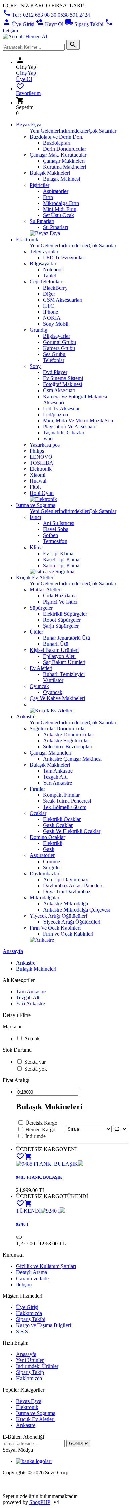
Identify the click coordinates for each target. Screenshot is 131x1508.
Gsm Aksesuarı (59, 390)
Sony (35, 366)
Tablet (49, 275)
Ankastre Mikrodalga (65, 903)
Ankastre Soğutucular (66, 740)
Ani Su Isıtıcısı (58, 523)
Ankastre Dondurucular (68, 734)
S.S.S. (22, 1331)
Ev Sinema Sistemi (63, 378)
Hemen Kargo (40, 1129)
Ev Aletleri (41, 668)
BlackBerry (55, 288)
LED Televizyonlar (63, 257)
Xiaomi (37, 475)
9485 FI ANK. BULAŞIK (39, 1177)
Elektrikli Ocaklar (62, 819)
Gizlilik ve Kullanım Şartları (46, 1266)
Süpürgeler (41, 608)
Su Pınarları (42, 221)
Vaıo (48, 438)
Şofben (50, 535)
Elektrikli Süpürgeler (65, 614)
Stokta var (35, 1062)
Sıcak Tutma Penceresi (67, 801)
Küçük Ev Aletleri (35, 577)
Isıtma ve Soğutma (35, 505)
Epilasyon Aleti (59, 656)
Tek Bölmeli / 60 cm (64, 807)
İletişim (24, 1284)
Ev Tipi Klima (58, 553)
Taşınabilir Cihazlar (63, 432)
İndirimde (35, 1136)
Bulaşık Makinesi (61, 179)
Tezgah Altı (55, 777)
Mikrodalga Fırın (61, 203)
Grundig (38, 330)
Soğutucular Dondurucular (58, 728)
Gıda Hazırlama (60, 596)
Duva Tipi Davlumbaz (66, 891)
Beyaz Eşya (28, 124)
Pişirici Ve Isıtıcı (60, 602)
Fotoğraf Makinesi (62, 384)
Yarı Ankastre (57, 783)
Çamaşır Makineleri (64, 161)
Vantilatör (53, 680)
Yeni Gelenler (44, 131)
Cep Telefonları (46, 281)
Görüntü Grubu (59, 342)
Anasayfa (13, 951)
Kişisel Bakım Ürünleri (54, 650)
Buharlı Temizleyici (64, 674)
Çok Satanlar (102, 131)
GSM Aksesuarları (62, 300)
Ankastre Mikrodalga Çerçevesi (76, 910)
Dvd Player (55, 372)
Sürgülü (51, 867)
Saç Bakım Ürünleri (64, 662)
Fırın (48, 197)
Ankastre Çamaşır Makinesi (72, 759)
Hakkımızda (29, 1313)
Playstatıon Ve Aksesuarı (69, 426)
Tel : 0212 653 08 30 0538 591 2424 (46, 15)
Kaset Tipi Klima (61, 559)
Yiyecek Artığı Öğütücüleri (58, 916)
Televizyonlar (44, 251)
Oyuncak (39, 686)
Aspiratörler (55, 191)
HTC (48, 306)
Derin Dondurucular (64, 149)
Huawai (38, 481)
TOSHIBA (41, 463)
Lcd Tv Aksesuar (61, 408)
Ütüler (36, 632)
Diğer (49, 294)
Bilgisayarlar (43, 263)
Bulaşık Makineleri (50, 173)
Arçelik (32, 1038)
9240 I (22, 1224)
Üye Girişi (18, 24)
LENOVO (41, 457)
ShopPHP (39, 1502)
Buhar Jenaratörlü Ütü (66, 638)
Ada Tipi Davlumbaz (65, 879)
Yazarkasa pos (45, 445)
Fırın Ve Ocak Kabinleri (55, 928)
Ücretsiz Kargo (41, 1123)
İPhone (50, 312)
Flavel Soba (55, 529)
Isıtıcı (35, 517)
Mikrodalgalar (44, 897)
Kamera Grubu (59, 348)
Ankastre (25, 716)
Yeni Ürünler (30, 1360)
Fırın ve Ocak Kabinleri (68, 934)
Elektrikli (52, 843)
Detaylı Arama (31, 1272)
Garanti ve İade (32, 1278)
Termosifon (55, 541)
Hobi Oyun (42, 493)
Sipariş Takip (30, 1372)
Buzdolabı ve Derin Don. (56, 137)
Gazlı (48, 849)
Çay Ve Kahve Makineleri (57, 698)
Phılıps (37, 451)
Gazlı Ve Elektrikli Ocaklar (71, 831)
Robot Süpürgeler (62, 620)
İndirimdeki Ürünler (37, 1366)
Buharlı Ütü (55, 644)
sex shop (12, 1484)
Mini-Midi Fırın (59, 209)
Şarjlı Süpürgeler (61, 626)
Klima (36, 547)
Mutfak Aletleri (46, 589)
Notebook (53, 269)
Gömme (51, 861)
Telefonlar (53, 360)
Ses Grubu (54, 354)
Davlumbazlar (44, 873)
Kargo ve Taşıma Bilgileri (43, 1325)
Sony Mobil (55, 324)
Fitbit (35, 487)
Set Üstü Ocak (58, 215)
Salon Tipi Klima (61, 565)
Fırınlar (37, 789)
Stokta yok (35, 1069)
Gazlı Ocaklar (58, 825)
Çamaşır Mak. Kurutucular (58, 155)
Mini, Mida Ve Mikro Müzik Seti (78, 420)
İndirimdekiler (74, 131)
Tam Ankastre (58, 771)
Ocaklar (38, 813)
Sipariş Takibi (84, 24)
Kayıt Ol (49, 24)
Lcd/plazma (55, 414)
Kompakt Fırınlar (61, 795)
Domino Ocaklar (47, 837)
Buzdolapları (56, 143)
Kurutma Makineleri (64, 167)
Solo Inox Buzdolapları (67, 746)
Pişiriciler (39, 185)
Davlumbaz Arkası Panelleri (72, 885)
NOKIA (52, 318)
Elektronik (27, 239)
